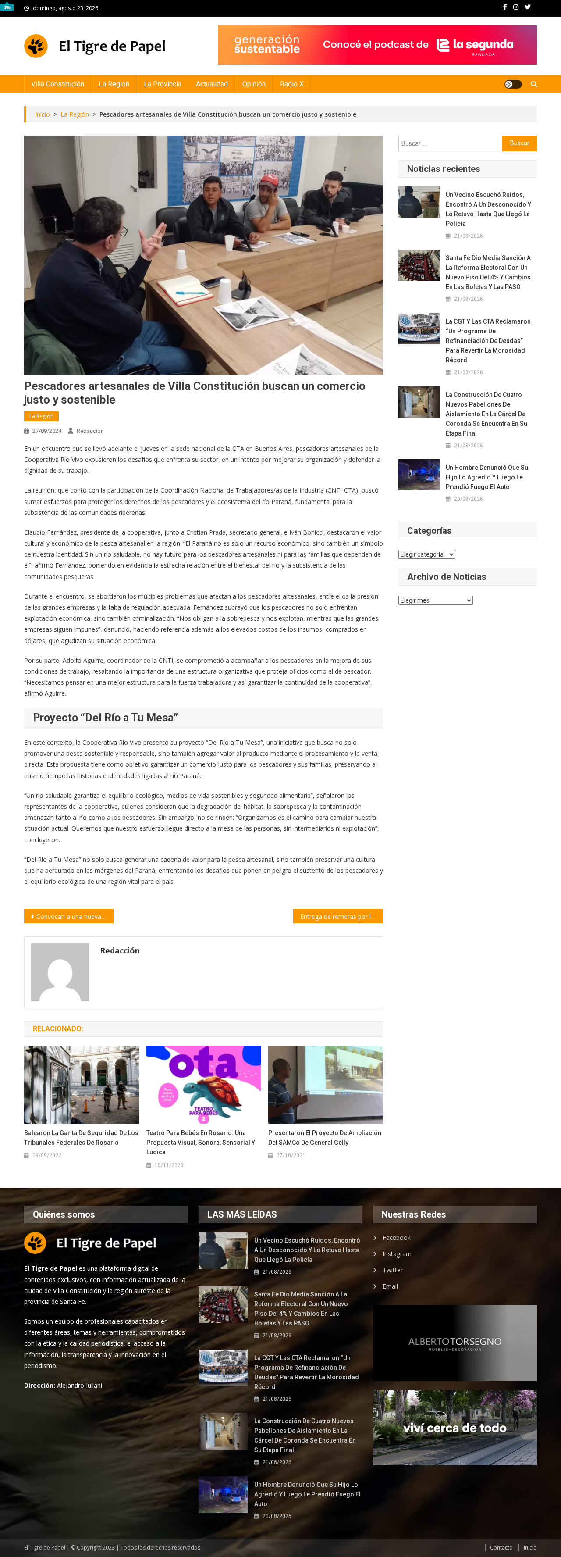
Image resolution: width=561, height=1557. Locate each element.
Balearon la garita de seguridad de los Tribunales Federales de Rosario (81, 1137)
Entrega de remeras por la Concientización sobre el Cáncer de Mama (341, 916)
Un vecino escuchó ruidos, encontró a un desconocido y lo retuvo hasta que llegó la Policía (488, 209)
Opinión (254, 84)
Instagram (397, 1254)
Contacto (501, 1547)
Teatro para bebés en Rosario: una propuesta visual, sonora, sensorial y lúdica (200, 1142)
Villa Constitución (57, 84)
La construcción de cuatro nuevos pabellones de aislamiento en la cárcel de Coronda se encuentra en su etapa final (486, 414)
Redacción (90, 431)
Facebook (397, 1237)
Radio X (292, 84)
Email (390, 1286)
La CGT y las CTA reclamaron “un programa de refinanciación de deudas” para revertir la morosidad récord (488, 341)
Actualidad (212, 84)
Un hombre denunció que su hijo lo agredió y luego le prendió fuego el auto (487, 477)
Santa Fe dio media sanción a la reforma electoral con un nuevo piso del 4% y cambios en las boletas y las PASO (488, 272)
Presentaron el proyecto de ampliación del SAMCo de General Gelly (324, 1137)
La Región (114, 84)
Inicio (530, 1547)
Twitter (393, 1270)
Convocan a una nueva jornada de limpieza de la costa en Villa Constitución (75, 916)
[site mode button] (513, 84)
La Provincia (162, 84)
